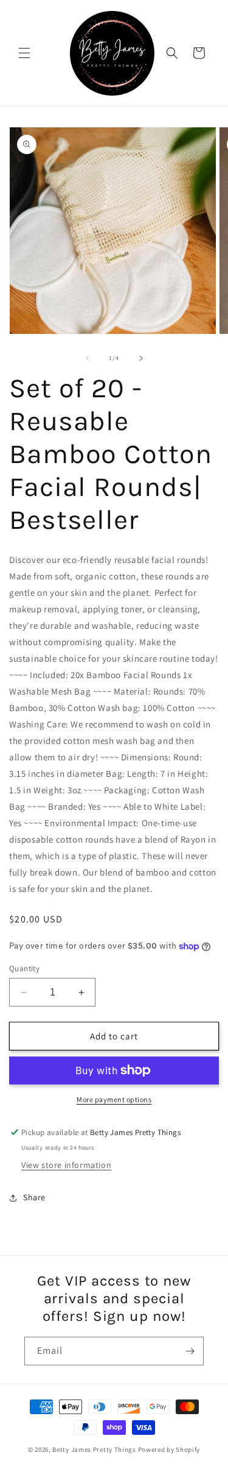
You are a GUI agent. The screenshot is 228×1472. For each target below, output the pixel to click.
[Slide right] (141, 358)
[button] (24, 53)
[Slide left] (87, 358)
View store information (66, 1164)
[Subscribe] (189, 1351)
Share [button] (34, 1197)
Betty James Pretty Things (94, 1449)
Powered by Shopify (169, 1449)
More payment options (114, 1099)
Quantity (24, 968)
